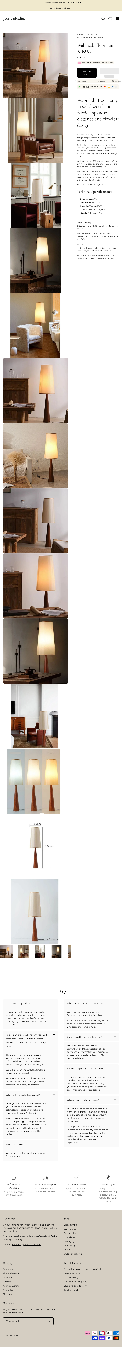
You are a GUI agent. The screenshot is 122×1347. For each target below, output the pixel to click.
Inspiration (8, 1277)
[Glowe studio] (14, 19)
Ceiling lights (71, 1241)
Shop (66, 1218)
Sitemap (7, 1294)
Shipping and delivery (75, 1286)
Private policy (71, 1277)
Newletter (8, 1290)
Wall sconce (70, 1229)
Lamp (67, 1250)
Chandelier (69, 1237)
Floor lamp (90, 34)
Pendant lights (71, 1233)
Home (80, 34)
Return (80, 244)
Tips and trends (11, 1273)
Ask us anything (11, 1286)
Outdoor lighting (73, 1254)
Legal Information (73, 1263)
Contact (7, 1281)
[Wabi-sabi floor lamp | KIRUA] (6, 952)
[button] (109, 71)
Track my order (72, 1290)
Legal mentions (72, 1273)
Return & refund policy (75, 1281)
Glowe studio (14, 1335)
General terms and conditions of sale (83, 1269)
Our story (8, 1269)
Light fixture (70, 1225)
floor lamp (81, 140)
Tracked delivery (84, 222)
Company (8, 1263)
